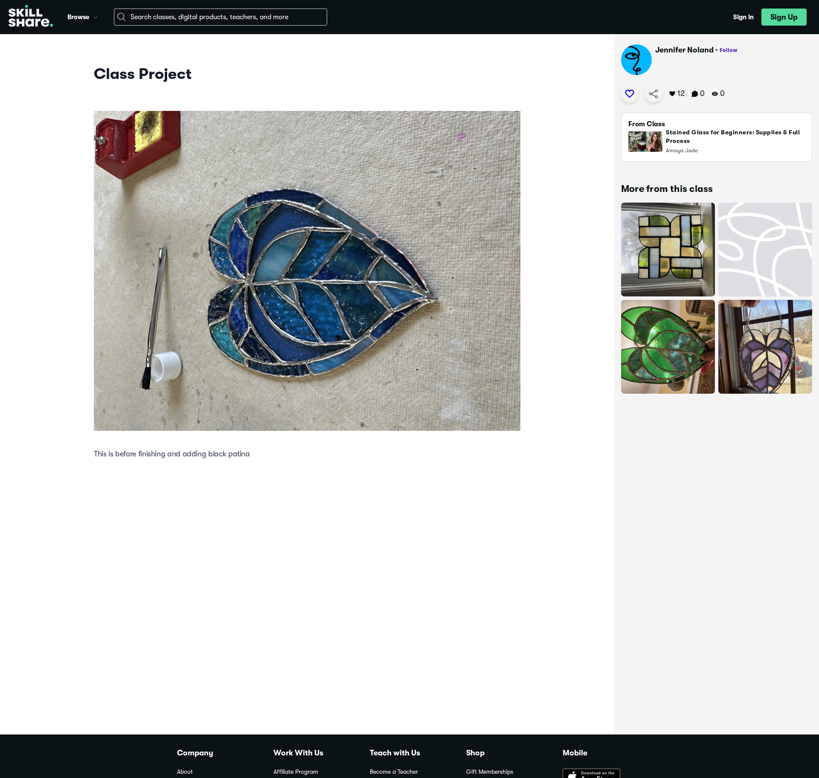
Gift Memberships (489, 772)
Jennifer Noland (684, 50)
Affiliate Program (295, 772)
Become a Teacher (394, 772)
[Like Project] (629, 93)
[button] (95, 16)
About (185, 772)
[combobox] (220, 17)
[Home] (31, 17)
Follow (729, 50)
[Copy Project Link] (653, 93)
